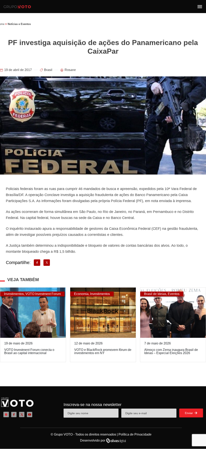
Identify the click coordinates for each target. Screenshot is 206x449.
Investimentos (14, 294)
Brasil (48, 70)
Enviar (189, 413)
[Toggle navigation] (200, 7)
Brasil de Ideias (155, 294)
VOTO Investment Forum (43, 294)
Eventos (173, 294)
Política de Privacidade (134, 434)
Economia (81, 294)
